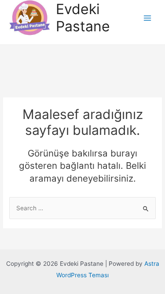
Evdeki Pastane (83, 17)
